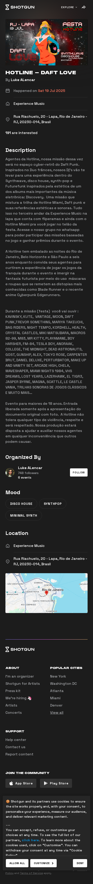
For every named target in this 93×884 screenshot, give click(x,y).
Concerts (13, 712)
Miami (55, 698)
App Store (24, 783)
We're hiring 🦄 (18, 698)
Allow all (17, 863)
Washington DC (63, 683)
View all (56, 712)
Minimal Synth (23, 515)
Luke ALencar (23, 79)
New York (58, 676)
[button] (79, 472)
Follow (79, 472)
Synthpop (53, 504)
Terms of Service (31, 873)
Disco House (21, 504)
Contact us (15, 747)
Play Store (59, 783)
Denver (56, 705)
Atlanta (57, 690)
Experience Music (29, 545)
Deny (80, 863)
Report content (19, 754)
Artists (11, 705)
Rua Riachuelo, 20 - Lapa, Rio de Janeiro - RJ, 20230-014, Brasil (50, 561)
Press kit (13, 690)
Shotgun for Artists (22, 683)
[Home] (19, 7)
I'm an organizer (19, 676)
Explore (67, 7)
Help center (15, 739)
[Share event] (83, 7)
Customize (42, 863)
